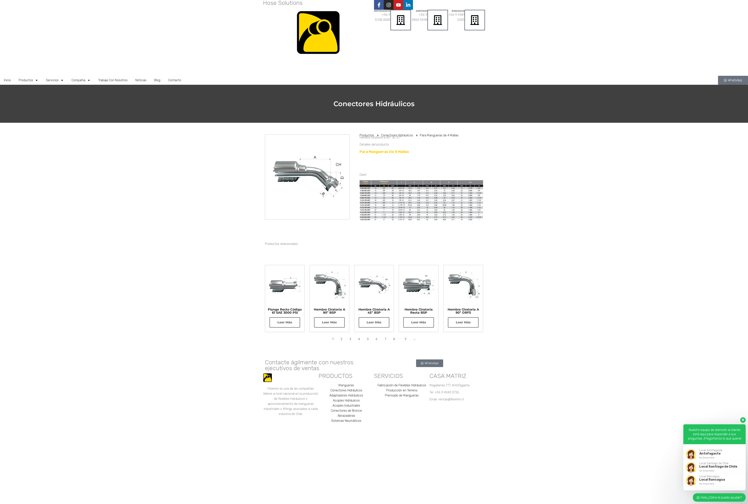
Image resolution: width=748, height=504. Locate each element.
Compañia (78, 80)
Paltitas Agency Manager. (426, 499)
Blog (157, 80)
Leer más (284, 322)
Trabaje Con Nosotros (113, 80)
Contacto (174, 80)
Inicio (7, 80)
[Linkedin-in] (408, 5)
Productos (26, 80)
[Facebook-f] (379, 5)
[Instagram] (388, 5)
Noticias (140, 80)
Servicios (52, 80)
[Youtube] (398, 5)
